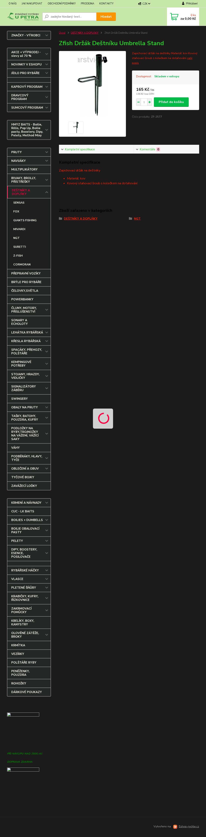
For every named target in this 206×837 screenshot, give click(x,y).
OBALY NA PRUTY (24, 407)
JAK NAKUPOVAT (32, 3)
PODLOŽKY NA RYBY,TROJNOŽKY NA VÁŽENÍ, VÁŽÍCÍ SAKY (25, 433)
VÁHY (15, 448)
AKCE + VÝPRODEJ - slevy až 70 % (26, 54)
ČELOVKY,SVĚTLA (24, 291)
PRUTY (16, 152)
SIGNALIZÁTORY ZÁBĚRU (23, 388)
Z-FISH (18, 256)
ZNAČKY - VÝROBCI (25, 35)
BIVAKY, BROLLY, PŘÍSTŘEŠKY (23, 180)
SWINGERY (19, 399)
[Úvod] (23, 17)
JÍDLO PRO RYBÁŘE (25, 73)
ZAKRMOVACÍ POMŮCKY (21, 610)
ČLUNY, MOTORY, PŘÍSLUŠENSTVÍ (24, 310)
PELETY (17, 541)
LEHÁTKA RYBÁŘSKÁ (27, 332)
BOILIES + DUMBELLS (27, 520)
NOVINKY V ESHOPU (26, 64)
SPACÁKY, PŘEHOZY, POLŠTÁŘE (26, 351)
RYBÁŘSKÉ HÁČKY (25, 570)
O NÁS (12, 3)
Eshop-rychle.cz (189, 826)
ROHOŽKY (18, 683)
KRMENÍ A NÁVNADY (26, 503)
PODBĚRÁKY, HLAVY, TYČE (26, 458)
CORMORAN (22, 264)
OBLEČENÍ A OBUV (25, 469)
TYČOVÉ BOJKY (22, 477)
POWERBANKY (22, 299)
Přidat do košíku (171, 102)
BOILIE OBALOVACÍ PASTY (25, 530)
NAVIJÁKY (18, 161)
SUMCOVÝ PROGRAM (27, 108)
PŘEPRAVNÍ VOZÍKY (26, 273)
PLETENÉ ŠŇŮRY (23, 588)
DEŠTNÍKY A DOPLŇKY (21, 192)
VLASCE (17, 579)
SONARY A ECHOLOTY (19, 322)
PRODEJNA (87, 3)
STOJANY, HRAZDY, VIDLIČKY (25, 376)
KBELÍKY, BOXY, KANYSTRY (22, 622)
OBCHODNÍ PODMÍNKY (62, 3)
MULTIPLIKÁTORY (24, 169)
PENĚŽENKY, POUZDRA (20, 673)
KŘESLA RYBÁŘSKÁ (26, 341)
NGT (16, 238)
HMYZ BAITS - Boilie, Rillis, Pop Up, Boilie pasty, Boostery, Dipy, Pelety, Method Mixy (27, 129)
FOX (16, 211)
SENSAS (18, 203)
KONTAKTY (106, 3)
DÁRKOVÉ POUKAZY (26, 692)
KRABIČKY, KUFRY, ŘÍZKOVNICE (24, 598)
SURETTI (19, 247)
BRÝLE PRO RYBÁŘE (26, 282)
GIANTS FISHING (25, 220)
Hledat (106, 16)
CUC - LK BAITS (22, 511)
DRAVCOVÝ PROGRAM (19, 97)
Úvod (62, 33)
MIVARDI (19, 229)
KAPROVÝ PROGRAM (26, 87)
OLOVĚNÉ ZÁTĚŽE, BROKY (25, 635)
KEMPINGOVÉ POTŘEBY (21, 364)
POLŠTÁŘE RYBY (23, 663)
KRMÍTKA (18, 645)
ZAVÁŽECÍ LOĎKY (24, 486)
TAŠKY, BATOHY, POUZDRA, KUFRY (24, 418)
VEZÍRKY (17, 654)
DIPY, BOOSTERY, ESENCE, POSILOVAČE (24, 553)
